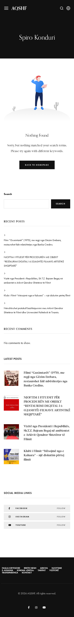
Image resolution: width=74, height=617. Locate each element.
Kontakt (27, 572)
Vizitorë (54, 570)
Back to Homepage (37, 165)
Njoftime (57, 568)
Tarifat (42, 570)
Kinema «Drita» (25, 570)
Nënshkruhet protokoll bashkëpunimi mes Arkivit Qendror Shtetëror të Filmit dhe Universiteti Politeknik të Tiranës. (33, 310)
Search (8, 194)
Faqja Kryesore (11, 568)
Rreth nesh (30, 568)
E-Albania (7, 570)
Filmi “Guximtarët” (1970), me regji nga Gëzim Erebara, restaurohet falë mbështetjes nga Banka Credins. (32, 242)
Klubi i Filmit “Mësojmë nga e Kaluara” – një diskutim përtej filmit (37, 295)
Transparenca (10, 572)
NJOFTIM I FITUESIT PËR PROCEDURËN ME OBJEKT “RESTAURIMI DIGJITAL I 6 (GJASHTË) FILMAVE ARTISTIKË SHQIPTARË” (34, 261)
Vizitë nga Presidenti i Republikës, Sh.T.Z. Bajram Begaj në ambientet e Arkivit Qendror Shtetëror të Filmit (33, 280)
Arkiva (44, 568)
